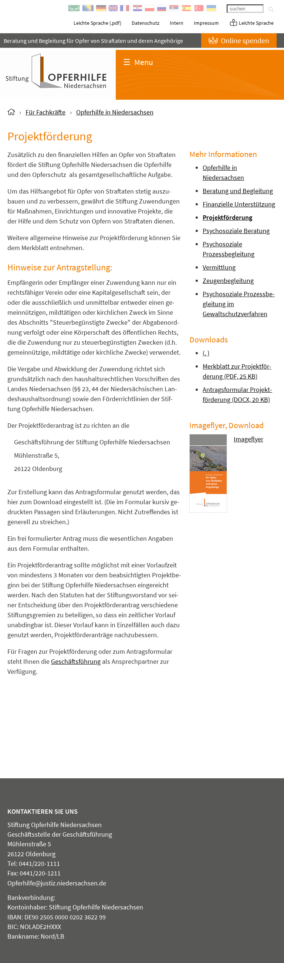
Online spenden (244, 40)
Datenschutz (145, 23)
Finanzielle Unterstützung (239, 204)
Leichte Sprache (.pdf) (97, 23)
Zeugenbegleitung (228, 280)
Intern (176, 23)
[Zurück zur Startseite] (11, 112)
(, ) (206, 353)
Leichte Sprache (256, 23)
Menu (138, 62)
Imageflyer (248, 439)
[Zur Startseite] (58, 95)
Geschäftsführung (76, 661)
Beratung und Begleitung (238, 191)
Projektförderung (227, 217)
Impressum (206, 23)
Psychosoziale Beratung (236, 230)
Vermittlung (219, 267)
